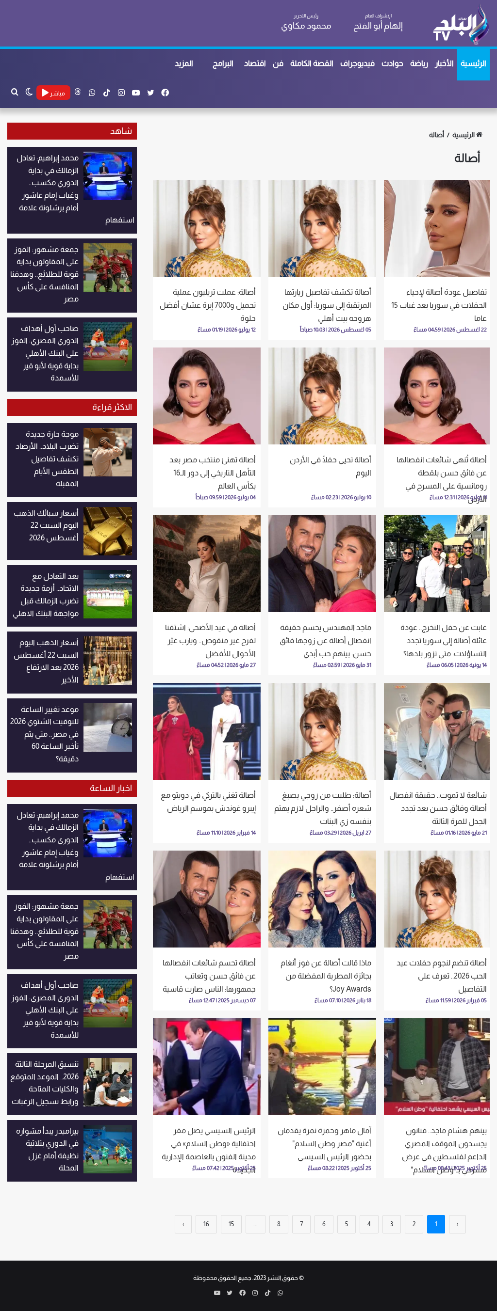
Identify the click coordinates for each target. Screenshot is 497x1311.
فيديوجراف (357, 63)
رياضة (419, 63)
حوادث (392, 63)
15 (231, 1224)
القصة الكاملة (311, 63)
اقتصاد (255, 63)
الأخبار (444, 63)
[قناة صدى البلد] (461, 24)
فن (278, 63)
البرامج (223, 63)
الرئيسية (473, 63)
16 (206, 1224)
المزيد (184, 63)
